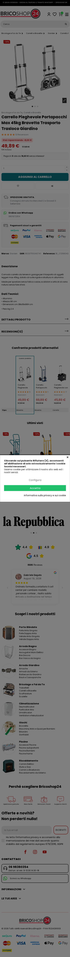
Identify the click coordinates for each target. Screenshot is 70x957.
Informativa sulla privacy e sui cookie (45, 495)
